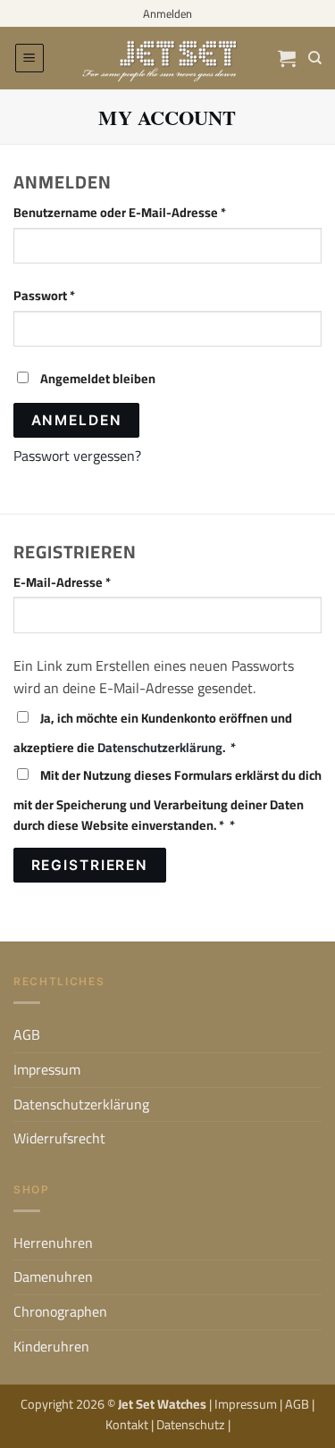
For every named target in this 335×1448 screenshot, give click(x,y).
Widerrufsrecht (59, 1138)
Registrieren (89, 865)
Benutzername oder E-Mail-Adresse (152, 212)
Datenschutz (192, 1424)
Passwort (76, 295)
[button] (29, 58)
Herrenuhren (53, 1242)
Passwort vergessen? (77, 455)
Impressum (46, 1069)
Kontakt (128, 1424)
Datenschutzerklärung (159, 747)
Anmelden (76, 420)
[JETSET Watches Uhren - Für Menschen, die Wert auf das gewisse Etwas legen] (168, 58)
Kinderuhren (51, 1346)
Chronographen (60, 1311)
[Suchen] (315, 58)
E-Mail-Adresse (94, 582)
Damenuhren (53, 1276)
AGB (26, 1034)
